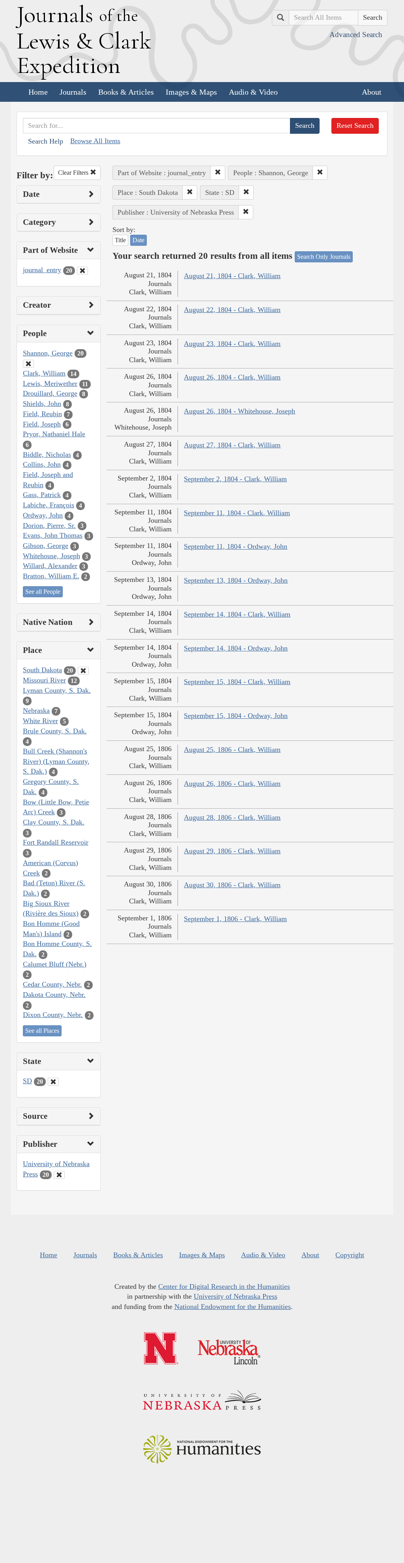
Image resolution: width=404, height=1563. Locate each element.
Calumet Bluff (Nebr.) (54, 964)
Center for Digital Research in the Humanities (224, 1286)
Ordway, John (43, 515)
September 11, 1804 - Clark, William (237, 513)
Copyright (349, 1255)
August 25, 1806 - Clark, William (232, 749)
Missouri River (44, 680)
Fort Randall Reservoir (55, 842)
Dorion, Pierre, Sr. (49, 525)
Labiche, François (48, 505)
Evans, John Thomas (52, 535)
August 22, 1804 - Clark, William (232, 310)
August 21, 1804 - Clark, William (232, 276)
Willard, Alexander (50, 566)
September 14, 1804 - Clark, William (237, 614)
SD (27, 1081)
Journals (73, 92)
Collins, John (42, 464)
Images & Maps (191, 92)
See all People (42, 591)
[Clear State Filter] (53, 1082)
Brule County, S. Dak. (55, 731)
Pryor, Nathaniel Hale (54, 434)
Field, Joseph (42, 424)
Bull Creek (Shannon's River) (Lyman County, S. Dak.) (56, 761)
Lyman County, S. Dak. (57, 690)
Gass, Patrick (42, 495)
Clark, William (44, 373)
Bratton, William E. (51, 576)
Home (38, 92)
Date (138, 240)
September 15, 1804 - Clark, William (237, 682)
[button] (217, 173)
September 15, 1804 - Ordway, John (236, 716)
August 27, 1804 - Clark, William (232, 445)
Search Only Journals (323, 256)
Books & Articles (126, 92)
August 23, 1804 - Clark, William (232, 344)
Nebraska (36, 710)
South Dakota (42, 670)
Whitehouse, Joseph (51, 556)
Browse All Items (95, 141)
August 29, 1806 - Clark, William (232, 851)
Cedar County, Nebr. (52, 984)
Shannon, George (48, 353)
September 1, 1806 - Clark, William (235, 919)
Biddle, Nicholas (47, 454)
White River (40, 721)
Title (120, 240)
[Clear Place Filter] (83, 671)
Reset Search (355, 125)
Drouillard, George (50, 393)
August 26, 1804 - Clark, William (232, 377)
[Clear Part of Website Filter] (82, 271)
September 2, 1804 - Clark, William (235, 479)
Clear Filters (74, 172)
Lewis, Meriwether (50, 383)
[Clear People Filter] (28, 364)
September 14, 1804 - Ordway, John (236, 648)
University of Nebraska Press (235, 1296)
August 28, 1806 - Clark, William (232, 817)
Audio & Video (253, 92)
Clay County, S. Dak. (53, 822)
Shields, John (42, 404)
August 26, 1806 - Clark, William (232, 783)
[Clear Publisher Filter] (59, 1175)
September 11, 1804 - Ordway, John (235, 546)
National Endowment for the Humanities (232, 1307)
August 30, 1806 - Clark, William (232, 885)
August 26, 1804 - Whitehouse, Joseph (239, 411)
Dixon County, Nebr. (53, 1015)
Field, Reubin (42, 414)
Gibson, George (45, 546)
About (372, 92)
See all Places (42, 1030)
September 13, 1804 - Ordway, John (236, 580)
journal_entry (42, 270)
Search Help (45, 141)
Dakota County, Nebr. (54, 994)
